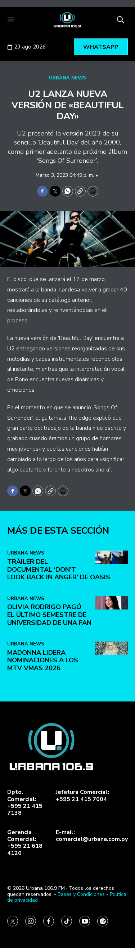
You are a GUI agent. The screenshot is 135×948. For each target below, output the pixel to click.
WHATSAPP (100, 47)
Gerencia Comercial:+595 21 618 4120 (24, 843)
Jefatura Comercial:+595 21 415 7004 (82, 795)
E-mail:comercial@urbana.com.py (92, 836)
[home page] (67, 20)
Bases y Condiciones (81, 894)
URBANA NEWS (67, 78)
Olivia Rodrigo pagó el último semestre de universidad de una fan (49, 615)
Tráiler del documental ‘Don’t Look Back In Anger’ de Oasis (58, 569)
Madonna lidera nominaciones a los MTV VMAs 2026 (42, 660)
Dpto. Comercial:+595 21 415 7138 (24, 802)
